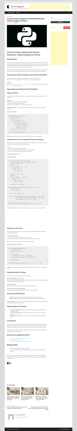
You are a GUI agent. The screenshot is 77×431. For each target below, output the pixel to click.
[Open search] (69, 12)
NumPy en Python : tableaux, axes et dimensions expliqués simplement (13, 398)
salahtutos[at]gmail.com (66, 429)
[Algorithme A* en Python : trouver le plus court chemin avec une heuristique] (42, 391)
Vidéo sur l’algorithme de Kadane (16, 339)
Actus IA (18, 12)
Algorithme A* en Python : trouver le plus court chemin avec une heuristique (42, 398)
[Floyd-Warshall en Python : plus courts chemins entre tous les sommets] (27, 391)
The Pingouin (17, 6)
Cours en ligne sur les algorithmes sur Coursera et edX (20, 341)
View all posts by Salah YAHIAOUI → (22, 417)
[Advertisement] (49, 7)
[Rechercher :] (60, 27)
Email (52, 17)
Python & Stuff (11, 12)
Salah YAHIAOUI (15, 22)
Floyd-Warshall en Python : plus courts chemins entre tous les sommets (27, 398)
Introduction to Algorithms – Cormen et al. (18, 338)
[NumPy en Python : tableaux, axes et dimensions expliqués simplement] (13, 391)
